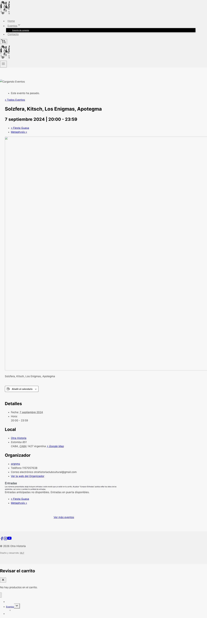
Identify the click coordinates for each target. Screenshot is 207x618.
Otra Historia (18, 438)
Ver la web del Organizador (27, 476)
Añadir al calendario (22, 388)
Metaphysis (19, 132)
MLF (22, 553)
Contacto (13, 34)
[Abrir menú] (3, 64)
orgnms (15, 463)
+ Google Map (55, 446)
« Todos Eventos (15, 99)
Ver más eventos (64, 517)
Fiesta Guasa (20, 127)
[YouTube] (9, 539)
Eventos (10, 606)
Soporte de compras (20, 30)
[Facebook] (2, 539)
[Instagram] (5, 539)
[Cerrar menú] (1, 595)
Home (11, 20)
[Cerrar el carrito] (3, 579)
